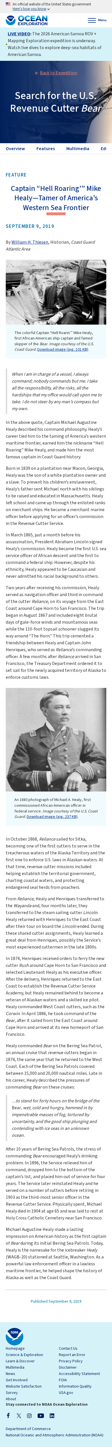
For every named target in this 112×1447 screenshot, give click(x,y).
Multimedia (15, 1367)
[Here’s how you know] (56, 6)
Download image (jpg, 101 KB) (62, 349)
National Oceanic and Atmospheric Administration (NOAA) (54, 1435)
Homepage (15, 1348)
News (10, 1374)
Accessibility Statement (79, 1374)
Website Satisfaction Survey (24, 1390)
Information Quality (75, 1386)
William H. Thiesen (29, 242)
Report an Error (72, 1355)
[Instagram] (29, 1415)
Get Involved (17, 1380)
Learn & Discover (20, 1361)
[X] (19, 1415)
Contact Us (68, 1348)
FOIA (63, 1380)
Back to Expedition (58, 73)
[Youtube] (40, 1415)
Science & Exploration (24, 1355)
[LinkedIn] (52, 1415)
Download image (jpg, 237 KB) (52, 817)
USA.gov (66, 1393)
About (11, 1399)
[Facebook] (8, 1415)
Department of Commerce (28, 1429)
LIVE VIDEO (19, 34)
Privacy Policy (71, 1361)
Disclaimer (68, 1367)
